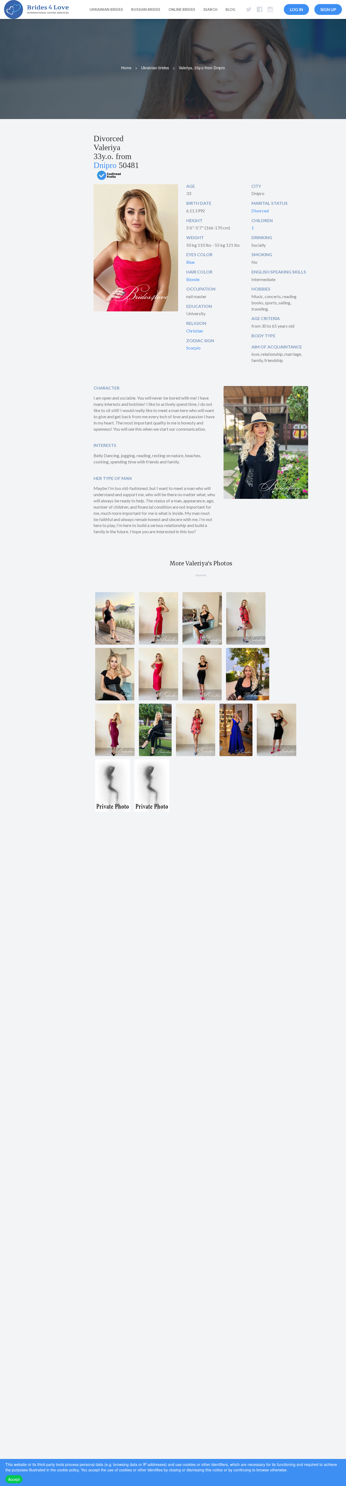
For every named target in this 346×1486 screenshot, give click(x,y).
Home (126, 67)
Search (210, 9)
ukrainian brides (106, 9)
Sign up (328, 9)
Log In (296, 9)
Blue (190, 262)
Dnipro (105, 165)
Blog (230, 9)
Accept (14, 1479)
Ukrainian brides (155, 67)
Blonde (192, 279)
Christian (194, 330)
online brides (181, 9)
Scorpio (193, 347)
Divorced (260, 210)
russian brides (145, 9)
